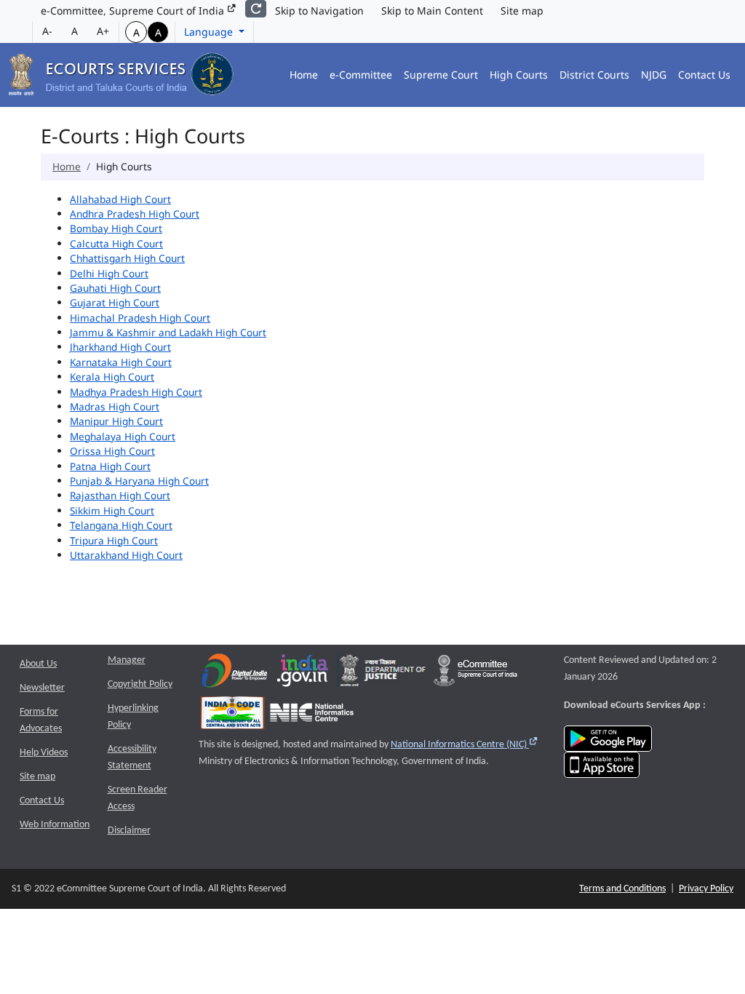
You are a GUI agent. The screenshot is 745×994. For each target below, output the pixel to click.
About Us (38, 664)
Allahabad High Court (120, 199)
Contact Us (704, 74)
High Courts (519, 74)
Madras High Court (114, 406)
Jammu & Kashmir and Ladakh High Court (168, 332)
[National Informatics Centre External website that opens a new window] (311, 716)
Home (304, 74)
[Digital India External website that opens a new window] (235, 674)
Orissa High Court (112, 451)
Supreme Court (441, 74)
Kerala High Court (112, 376)
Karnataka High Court (121, 362)
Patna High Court (110, 466)
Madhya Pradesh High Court (136, 392)
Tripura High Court (114, 540)
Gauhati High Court (115, 288)
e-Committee (361, 74)
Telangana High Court (121, 525)
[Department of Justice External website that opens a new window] (383, 674)
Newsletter (42, 688)
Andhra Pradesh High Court (134, 213)
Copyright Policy (140, 684)
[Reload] (255, 8)
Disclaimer (129, 830)
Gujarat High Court (114, 302)
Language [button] (210, 32)
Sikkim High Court (112, 510)
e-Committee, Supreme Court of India (134, 10)
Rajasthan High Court (120, 495)
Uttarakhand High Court (126, 555)
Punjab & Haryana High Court (139, 481)
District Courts (594, 74)
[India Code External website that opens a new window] (232, 716)
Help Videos (44, 753)
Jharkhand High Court (120, 347)
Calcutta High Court (116, 243)
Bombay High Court (116, 228)
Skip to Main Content (432, 10)
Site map (522, 10)
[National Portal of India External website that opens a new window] (303, 674)
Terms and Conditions (622, 889)
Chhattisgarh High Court (127, 258)
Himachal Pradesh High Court (140, 318)
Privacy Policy (706, 889)
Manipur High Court (116, 421)
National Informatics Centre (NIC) (464, 745)
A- (47, 31)
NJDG (653, 74)
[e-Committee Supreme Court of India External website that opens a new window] (475, 674)
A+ (103, 31)
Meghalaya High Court (122, 436)
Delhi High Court (109, 273)
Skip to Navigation (319, 10)
